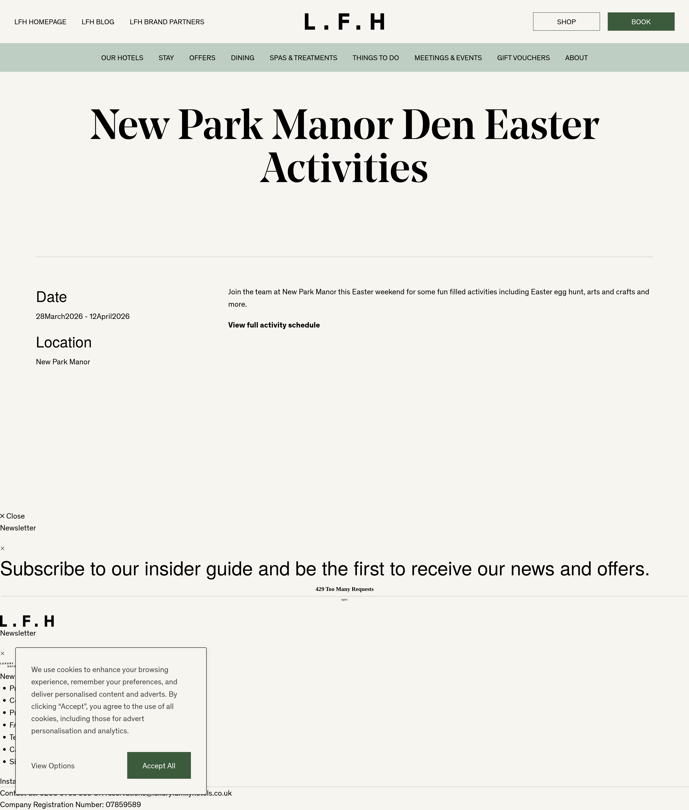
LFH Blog (98, 21)
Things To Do (376, 57)
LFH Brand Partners (167, 21)
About (576, 57)
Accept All (158, 765)
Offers (202, 57)
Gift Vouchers (523, 57)
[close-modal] (2, 548)
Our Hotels (122, 57)
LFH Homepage (40, 21)
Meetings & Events (448, 57)
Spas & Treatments (303, 57)
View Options (53, 765)
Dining (242, 57)
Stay (166, 57)
